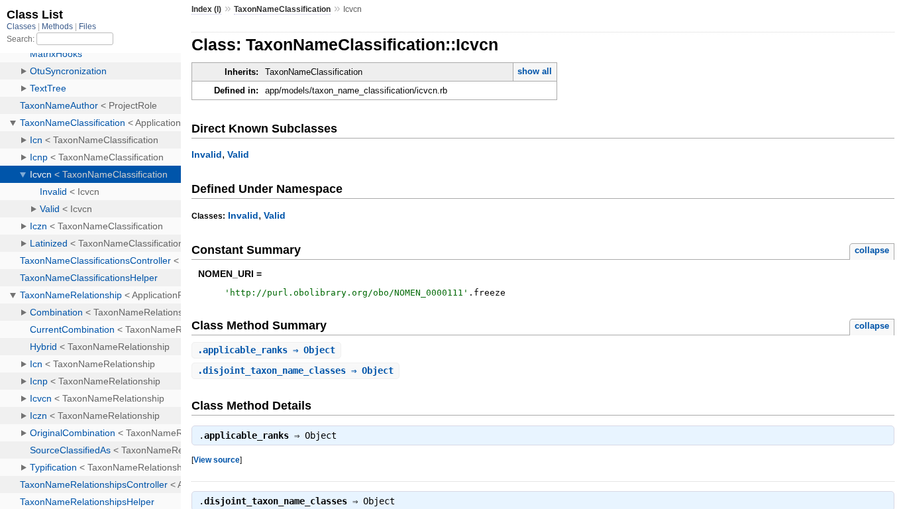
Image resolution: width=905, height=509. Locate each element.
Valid (238, 154)
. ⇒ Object (266, 350)
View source (216, 459)
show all (534, 71)
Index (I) (206, 9)
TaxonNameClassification (282, 9)
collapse (872, 250)
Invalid (206, 154)
